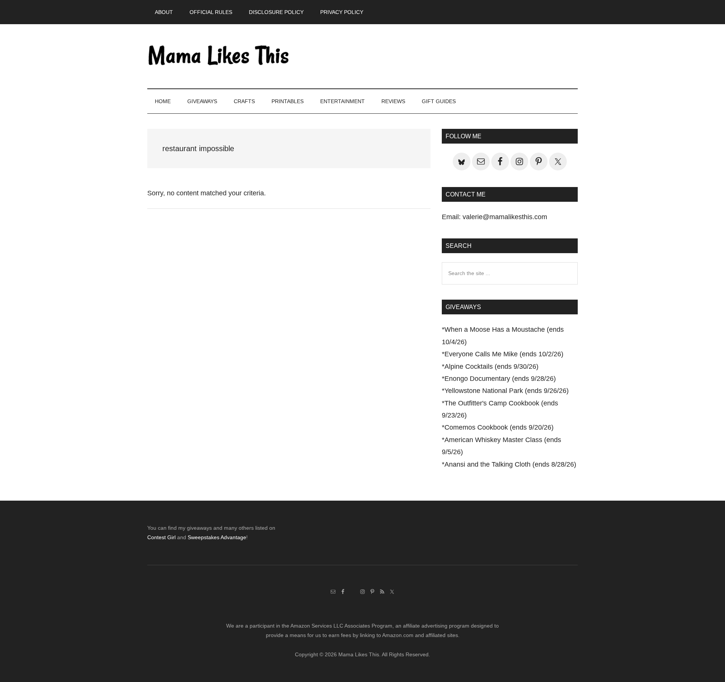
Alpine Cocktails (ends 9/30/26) (491, 366)
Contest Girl (161, 537)
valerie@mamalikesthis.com (505, 217)
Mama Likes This (219, 56)
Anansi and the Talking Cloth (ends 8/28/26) (510, 464)
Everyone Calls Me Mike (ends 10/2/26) (503, 354)
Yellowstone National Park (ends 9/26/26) (506, 390)
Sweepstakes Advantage (217, 537)
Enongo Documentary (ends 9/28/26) (500, 378)
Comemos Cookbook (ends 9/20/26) (499, 427)
